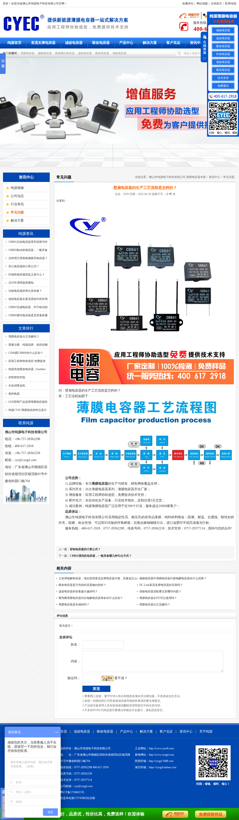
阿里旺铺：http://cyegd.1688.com (154, 761)
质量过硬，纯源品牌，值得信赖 (28, 344)
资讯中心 (197, 43)
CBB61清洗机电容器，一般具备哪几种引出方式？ (101, 555)
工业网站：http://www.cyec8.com (154, 748)
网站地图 (202, 3)
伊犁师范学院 (16, 377)
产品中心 (126, 43)
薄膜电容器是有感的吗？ (74, 604)
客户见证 (173, 43)
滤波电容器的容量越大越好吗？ (78, 591)
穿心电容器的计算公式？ (23, 266)
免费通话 (223, 85)
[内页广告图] (119, 113)
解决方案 (150, 43)
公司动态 (17, 196)
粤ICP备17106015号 (72, 792)
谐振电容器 (120, 53)
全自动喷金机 (16, 385)
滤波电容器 (74, 43)
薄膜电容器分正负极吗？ (23, 336)
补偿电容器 (223, 54)
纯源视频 (17, 188)
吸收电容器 (101, 43)
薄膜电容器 (28, 53)
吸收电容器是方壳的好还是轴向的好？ (82, 585)
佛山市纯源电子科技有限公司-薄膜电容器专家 (177, 177)
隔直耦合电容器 (65, 53)
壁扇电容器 (73, 390)
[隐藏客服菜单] (223, 19)
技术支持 (223, 78)
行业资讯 (17, 204)
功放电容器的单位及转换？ (25, 290)
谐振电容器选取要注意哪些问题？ (160, 591)
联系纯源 (230, 3)
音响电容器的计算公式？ (85, 549)
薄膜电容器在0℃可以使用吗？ (158, 598)
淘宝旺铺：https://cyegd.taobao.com (155, 767)
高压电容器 (223, 70)
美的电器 (14, 393)
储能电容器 (45, 53)
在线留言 (216, 3)
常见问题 (228, 177)
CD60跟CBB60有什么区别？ (25, 352)
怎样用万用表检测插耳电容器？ (28, 258)
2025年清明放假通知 (21, 282)
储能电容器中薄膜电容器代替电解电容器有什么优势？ (173, 578)
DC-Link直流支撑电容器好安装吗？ (161, 585)
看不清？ (120, 678)
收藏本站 (187, 3)
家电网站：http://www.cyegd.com (154, 754)
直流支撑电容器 (43, 43)
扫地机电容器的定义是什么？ (26, 274)
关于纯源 (205, 731)
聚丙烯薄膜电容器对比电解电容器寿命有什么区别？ (91, 598)
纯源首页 (14, 43)
